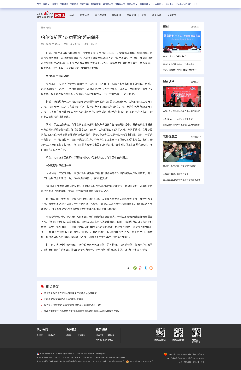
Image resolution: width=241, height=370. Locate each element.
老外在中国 (108, 4)
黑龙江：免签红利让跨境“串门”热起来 (179, 166)
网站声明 (99, 335)
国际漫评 (64, 4)
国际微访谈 (96, 4)
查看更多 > (196, 27)
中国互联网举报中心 (47, 354)
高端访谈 (131, 15)
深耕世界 (144, 4)
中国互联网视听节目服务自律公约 (49, 361)
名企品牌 (156, 15)
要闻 (71, 15)
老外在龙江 (100, 15)
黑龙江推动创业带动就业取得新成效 (178, 64)
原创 (143, 15)
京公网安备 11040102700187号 (141, 361)
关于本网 (40, 335)
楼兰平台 (169, 4)
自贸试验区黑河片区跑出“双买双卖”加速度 (181, 125)
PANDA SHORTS (183, 4)
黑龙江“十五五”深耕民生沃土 (175, 56)
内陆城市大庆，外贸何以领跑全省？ (178, 119)
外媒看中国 (120, 4)
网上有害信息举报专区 (104, 340)
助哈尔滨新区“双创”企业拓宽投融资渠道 (63, 299)
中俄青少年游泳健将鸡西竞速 (175, 174)
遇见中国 (131, 4)
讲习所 (55, 4)
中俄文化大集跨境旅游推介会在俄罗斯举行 (181, 111)
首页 (39, 4)
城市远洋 (84, 15)
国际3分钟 (84, 4)
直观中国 (116, 15)
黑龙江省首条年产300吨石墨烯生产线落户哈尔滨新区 (70, 293)
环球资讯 (69, 335)
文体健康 (157, 4)
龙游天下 (171, 15)
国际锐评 (74, 4)
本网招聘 (51, 335)
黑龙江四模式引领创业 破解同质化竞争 (180, 70)
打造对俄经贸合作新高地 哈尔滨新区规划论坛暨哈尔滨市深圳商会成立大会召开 (83, 311)
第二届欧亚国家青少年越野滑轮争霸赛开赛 (181, 180)
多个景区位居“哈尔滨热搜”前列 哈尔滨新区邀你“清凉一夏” (72, 305)
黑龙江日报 (75, 44)
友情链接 (111, 335)
